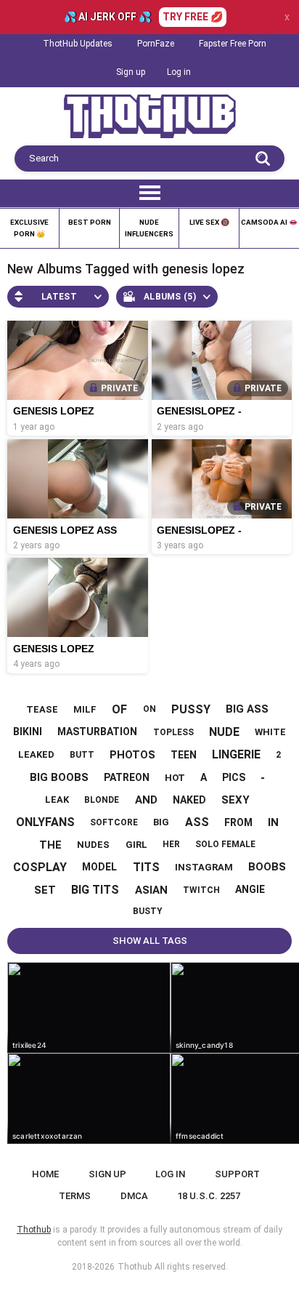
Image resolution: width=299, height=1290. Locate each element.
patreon (127, 777)
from (238, 822)
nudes (93, 844)
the (50, 845)
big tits (95, 890)
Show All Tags (149, 940)
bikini (27, 731)
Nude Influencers (149, 228)
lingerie (236, 754)
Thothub (135, 1267)
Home (45, 1174)
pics (233, 777)
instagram (204, 867)
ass (197, 822)
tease (42, 709)
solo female (225, 844)
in (273, 822)
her (171, 844)
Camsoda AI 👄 (269, 222)
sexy (235, 799)
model (99, 867)
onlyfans (45, 822)
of (119, 709)
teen (184, 755)
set (45, 890)
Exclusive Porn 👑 (29, 228)
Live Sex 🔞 (209, 222)
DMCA (134, 1195)
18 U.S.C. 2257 (208, 1195)
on (149, 709)
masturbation (97, 731)
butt (82, 755)
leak (57, 799)
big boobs (59, 777)
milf (85, 709)
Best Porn (89, 222)
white (270, 731)
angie (250, 889)
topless (173, 732)
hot (175, 777)
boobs (267, 866)
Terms (75, 1195)
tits (146, 867)
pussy (190, 709)
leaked (36, 754)
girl (136, 844)
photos (132, 754)
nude (224, 732)
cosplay (40, 867)
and (146, 799)
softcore (114, 822)
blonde (101, 800)
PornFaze (155, 44)
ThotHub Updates (77, 44)
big (161, 822)
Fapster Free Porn (232, 44)
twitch (201, 890)
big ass (247, 709)
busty (148, 911)
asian (151, 890)
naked (189, 800)
